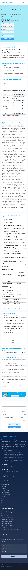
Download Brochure (7, 35)
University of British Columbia (10, 529)
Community (5, 492)
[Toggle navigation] (25, 2)
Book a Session (7, 38)
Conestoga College (7, 521)
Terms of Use (9, 566)
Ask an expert (6, 494)
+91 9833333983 (8, 466)
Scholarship (5, 490)
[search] (23, 2)
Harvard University (7, 512)
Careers (4, 498)
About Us (4, 486)
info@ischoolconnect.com (11, 471)
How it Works (5, 484)
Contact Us (5, 503)
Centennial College (7, 523)
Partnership (5, 488)
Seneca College (6, 527)
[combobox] (3, 551)
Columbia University (7, 525)
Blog (3, 496)
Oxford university (6, 514)
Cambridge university (7, 519)
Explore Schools (6, 500)
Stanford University (7, 515)
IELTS (4, 342)
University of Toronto (7, 517)
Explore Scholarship (6, 6)
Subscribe (14, 556)
